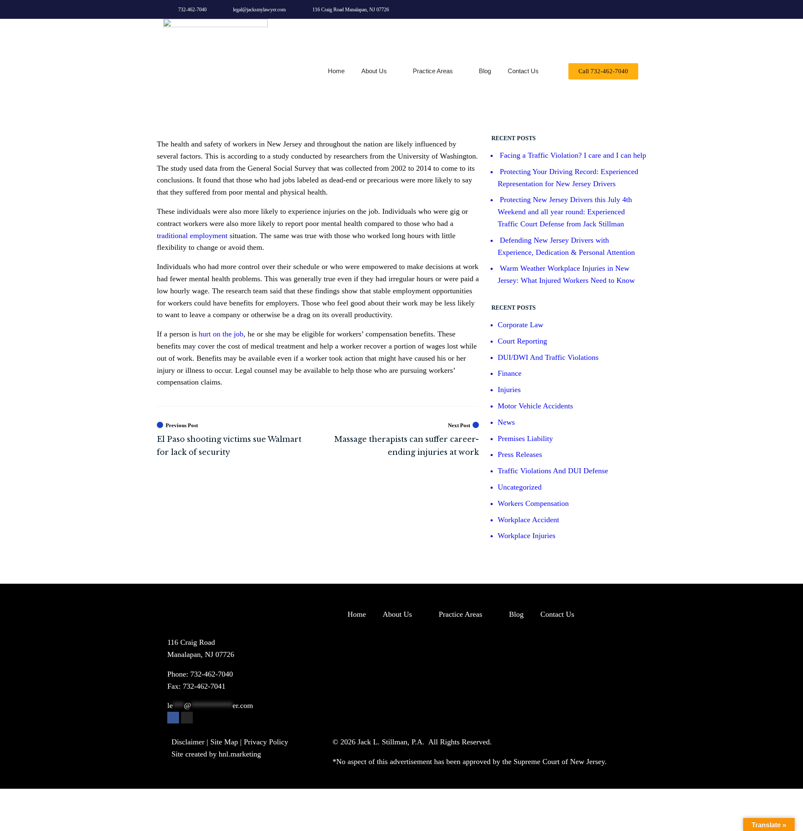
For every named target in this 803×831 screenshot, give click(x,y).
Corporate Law (520, 325)
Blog (485, 70)
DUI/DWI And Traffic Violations (548, 357)
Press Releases (520, 454)
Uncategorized (520, 487)
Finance (510, 373)
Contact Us (523, 70)
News (506, 422)
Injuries (509, 389)
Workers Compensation (533, 503)
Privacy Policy (266, 742)
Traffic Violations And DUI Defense (553, 471)
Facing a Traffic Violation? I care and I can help (573, 155)
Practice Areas (433, 70)
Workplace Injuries (526, 535)
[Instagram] (630, 9)
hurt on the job (221, 334)
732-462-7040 (211, 674)
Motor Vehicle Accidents (535, 406)
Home (336, 70)
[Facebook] (173, 717)
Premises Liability (525, 438)
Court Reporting (522, 341)
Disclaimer (188, 742)
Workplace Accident (528, 520)
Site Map (224, 742)
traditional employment (192, 235)
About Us (374, 70)
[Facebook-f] (611, 9)
